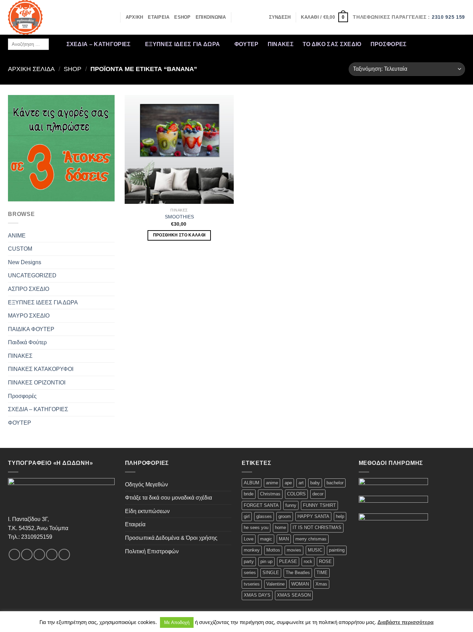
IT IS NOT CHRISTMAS (317, 527)
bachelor (335, 482)
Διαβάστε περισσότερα (405, 622)
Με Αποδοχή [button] (176, 622)
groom (284, 516)
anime (272, 482)
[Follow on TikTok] (433, 44)
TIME (322, 572)
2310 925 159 (448, 17)
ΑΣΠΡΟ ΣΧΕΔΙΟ (28, 289)
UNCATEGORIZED (32, 275)
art (301, 482)
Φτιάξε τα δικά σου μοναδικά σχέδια (168, 498)
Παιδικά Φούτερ (27, 342)
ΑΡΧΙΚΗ (134, 17)
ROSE (325, 561)
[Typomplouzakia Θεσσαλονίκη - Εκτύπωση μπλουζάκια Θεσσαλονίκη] (42, 17)
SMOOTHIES (179, 216)
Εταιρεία (135, 524)
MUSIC (315, 550)
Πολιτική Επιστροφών (152, 551)
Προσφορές (389, 44)
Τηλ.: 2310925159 (30, 537)
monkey (252, 550)
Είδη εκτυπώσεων (147, 511)
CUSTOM (20, 249)
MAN (284, 539)
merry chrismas (311, 539)
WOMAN (300, 584)
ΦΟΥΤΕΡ (246, 44)
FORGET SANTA (261, 505)
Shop (72, 68)
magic (266, 539)
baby (315, 482)
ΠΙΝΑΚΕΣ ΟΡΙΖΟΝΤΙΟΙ (36, 383)
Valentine (275, 584)
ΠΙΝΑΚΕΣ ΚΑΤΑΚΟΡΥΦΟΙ (40, 369)
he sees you (256, 527)
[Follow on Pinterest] (460, 44)
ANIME (17, 236)
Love (248, 539)
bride (248, 493)
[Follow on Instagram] (424, 44)
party (249, 561)
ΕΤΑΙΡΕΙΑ (158, 17)
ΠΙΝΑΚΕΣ (281, 44)
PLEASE (288, 561)
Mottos (273, 550)
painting (337, 550)
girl (247, 516)
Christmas (270, 493)
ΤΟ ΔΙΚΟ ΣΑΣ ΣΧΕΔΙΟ (332, 44)
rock (308, 561)
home (280, 527)
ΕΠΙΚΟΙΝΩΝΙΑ (211, 17)
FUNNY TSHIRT (319, 505)
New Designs (24, 262)
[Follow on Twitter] (442, 44)
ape (288, 482)
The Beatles (298, 572)
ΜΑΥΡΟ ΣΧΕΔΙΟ (29, 316)
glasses (264, 516)
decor (317, 493)
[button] (280, 17)
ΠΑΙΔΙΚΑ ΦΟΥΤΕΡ (31, 329)
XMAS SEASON (294, 595)
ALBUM (251, 482)
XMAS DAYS (257, 595)
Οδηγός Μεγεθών (146, 484)
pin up (266, 561)
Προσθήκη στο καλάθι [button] (179, 235)
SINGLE (270, 572)
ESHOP (182, 17)
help (340, 516)
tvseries (252, 584)
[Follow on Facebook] (415, 44)
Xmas (321, 584)
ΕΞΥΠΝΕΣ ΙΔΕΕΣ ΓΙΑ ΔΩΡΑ (182, 44)
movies (294, 550)
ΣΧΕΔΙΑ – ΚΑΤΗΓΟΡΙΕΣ (98, 44)
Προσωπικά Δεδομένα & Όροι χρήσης (171, 538)
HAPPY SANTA (313, 516)
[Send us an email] (451, 44)
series (250, 572)
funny (290, 505)
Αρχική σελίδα (31, 68)
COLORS (296, 493)
